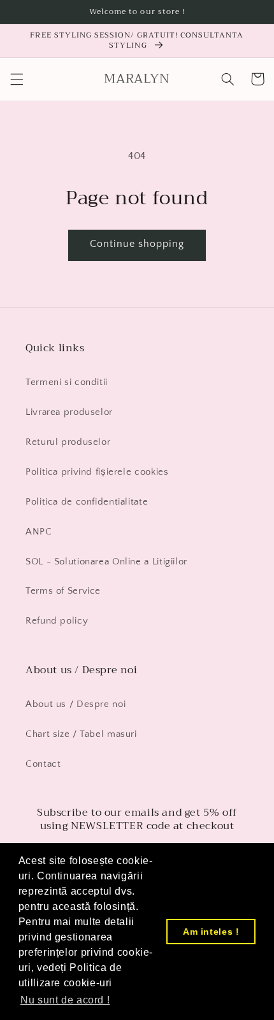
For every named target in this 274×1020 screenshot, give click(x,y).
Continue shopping (137, 244)
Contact (43, 764)
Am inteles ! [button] (211, 931)
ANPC (38, 532)
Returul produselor (67, 442)
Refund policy (56, 621)
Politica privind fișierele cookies (96, 472)
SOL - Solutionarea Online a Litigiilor (106, 562)
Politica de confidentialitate (86, 502)
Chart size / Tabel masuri (81, 734)
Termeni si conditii (66, 382)
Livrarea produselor (69, 412)
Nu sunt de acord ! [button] (65, 1000)
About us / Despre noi (75, 704)
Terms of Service (63, 591)
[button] (16, 79)
